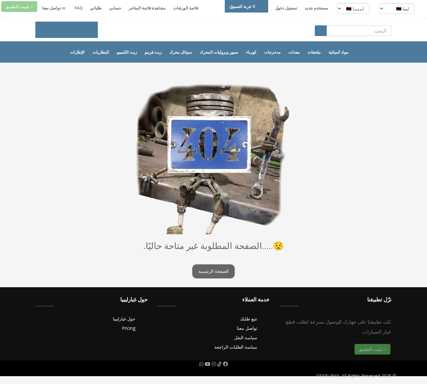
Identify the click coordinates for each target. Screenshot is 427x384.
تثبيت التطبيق (18, 6)
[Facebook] (225, 364)
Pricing (128, 328)
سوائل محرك (180, 52)
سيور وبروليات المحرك (219, 52)
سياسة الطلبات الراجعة (235, 347)
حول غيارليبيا (124, 319)
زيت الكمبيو (127, 52)
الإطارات (77, 52)
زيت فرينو (153, 52)
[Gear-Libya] (66, 30)
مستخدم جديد (316, 8)
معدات (294, 52)
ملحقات (314, 52)
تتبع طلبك (248, 319)
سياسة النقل (245, 337)
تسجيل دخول (286, 8)
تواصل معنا (52, 8)
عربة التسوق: (242, 6)
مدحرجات (272, 52)
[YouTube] (206, 364)
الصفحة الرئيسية (213, 271)
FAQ (78, 8)
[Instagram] (213, 364)
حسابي (115, 8)
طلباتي (96, 8)
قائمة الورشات (185, 8)
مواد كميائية (339, 52)
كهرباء (251, 52)
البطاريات (101, 52)
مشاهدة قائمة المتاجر (147, 8)
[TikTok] (219, 364)
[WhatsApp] (201, 364)
